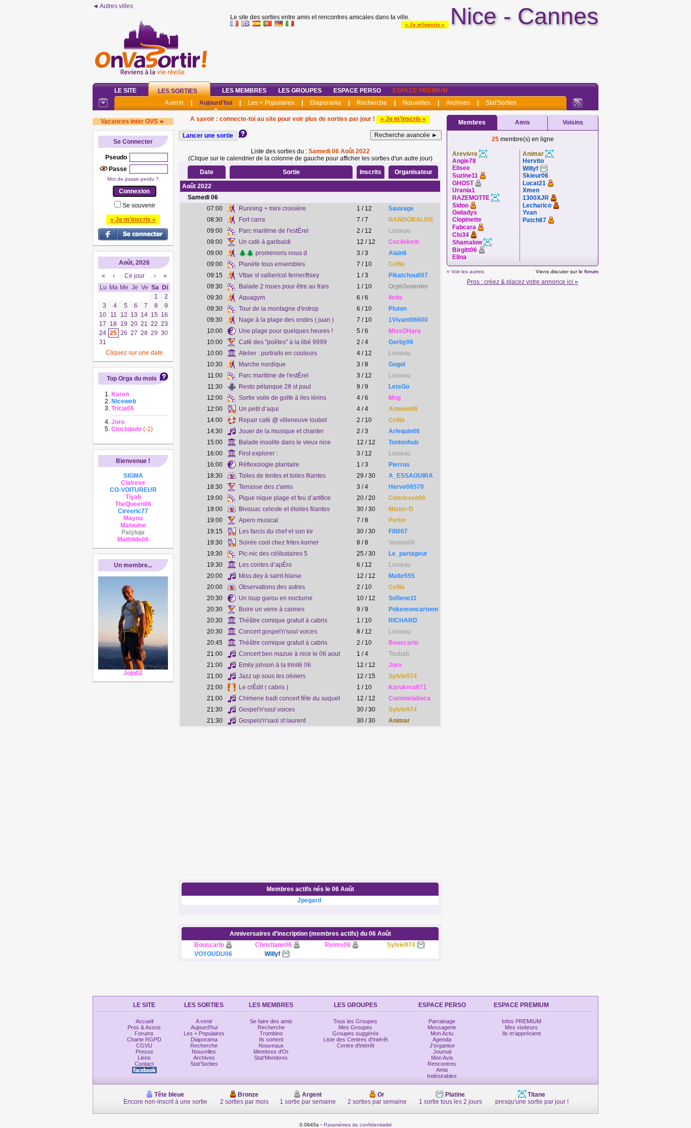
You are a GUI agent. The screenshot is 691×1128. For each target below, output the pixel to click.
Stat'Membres (271, 1058)
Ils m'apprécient (521, 1033)
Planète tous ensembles (272, 264)
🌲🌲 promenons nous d (273, 253)
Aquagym (252, 297)
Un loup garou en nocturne (276, 598)
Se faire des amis (271, 1021)
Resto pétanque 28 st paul (275, 386)
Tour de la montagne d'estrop (279, 308)
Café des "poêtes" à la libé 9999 (283, 342)
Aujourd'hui (215, 102)
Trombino (271, 1033)
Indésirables (442, 1076)
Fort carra (252, 219)
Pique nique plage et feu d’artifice (285, 498)
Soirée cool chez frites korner (279, 542)
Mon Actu (441, 1033)
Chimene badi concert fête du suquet (289, 698)
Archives (458, 102)
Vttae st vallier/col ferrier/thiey (279, 275)
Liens (144, 1058)
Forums (144, 1033)
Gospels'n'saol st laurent (272, 720)
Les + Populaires (271, 102)
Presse (144, 1052)
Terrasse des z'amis (266, 486)
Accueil (144, 1021)
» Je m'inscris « (425, 24)
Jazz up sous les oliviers (272, 676)
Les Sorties (177, 91)
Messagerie (441, 1027)
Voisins (573, 122)
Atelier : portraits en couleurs (278, 353)
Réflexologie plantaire (269, 464)
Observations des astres (272, 587)
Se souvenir (138, 205)
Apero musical (258, 520)
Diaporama (325, 102)
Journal (442, 1052)
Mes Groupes (355, 1027)
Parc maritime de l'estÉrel (274, 230)
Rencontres (441, 1064)
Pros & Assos (144, 1027)
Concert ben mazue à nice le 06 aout (289, 653)
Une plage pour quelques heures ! (286, 331)
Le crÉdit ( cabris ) (263, 687)
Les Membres (244, 90)
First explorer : (258, 453)
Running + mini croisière (272, 208)
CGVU (144, 1045)
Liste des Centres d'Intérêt (355, 1039)
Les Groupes (300, 90)
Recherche (372, 102)
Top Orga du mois (132, 378)
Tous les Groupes (355, 1021)
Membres (472, 122)
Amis (522, 122)
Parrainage (441, 1021)
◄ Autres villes (113, 6)
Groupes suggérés (355, 1033)
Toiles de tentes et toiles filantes (282, 475)
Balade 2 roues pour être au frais (284, 286)
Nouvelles (416, 102)
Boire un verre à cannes (272, 609)
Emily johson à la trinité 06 (275, 665)
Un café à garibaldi (265, 241)
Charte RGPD (144, 1039)
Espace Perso (357, 90)
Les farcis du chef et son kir (276, 531)
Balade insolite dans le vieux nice (285, 442)
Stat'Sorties (501, 102)
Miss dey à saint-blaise (270, 575)
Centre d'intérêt (355, 1045)
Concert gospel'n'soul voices (278, 631)
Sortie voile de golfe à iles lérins (282, 397)
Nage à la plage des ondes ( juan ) (286, 319)
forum (591, 271)
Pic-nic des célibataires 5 (273, 553)
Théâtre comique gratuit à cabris (283, 620)
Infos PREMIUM (521, 1021)
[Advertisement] (414, 52)
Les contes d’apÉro (265, 564)
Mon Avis (442, 1058)
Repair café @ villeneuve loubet (283, 420)
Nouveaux (271, 1045)
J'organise (442, 1045)
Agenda (442, 1039)
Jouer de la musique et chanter (281, 431)
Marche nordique (262, 364)
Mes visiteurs (521, 1027)
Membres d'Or (271, 1052)
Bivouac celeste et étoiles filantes (284, 509)
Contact (144, 1064)
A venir (174, 102)
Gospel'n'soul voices (267, 709)
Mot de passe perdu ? (133, 179)
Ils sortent (271, 1039)
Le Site (125, 90)
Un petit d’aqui (259, 408)
